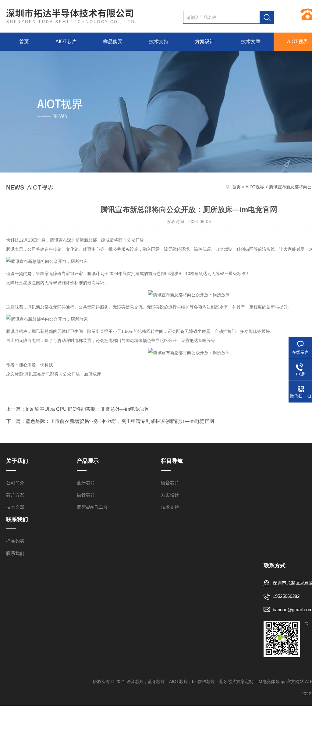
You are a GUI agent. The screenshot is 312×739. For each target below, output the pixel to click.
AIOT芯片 (65, 41)
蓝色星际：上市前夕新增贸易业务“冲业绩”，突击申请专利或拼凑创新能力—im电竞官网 (120, 421)
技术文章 (251, 41)
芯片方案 (15, 494)
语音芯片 (86, 494)
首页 (24, 41)
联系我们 (15, 553)
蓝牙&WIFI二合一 (94, 507)
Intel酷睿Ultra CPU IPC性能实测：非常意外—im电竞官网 (88, 409)
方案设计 (204, 41)
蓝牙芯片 (86, 482)
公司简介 (15, 482)
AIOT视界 (255, 186)
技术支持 (158, 41)
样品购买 (112, 41)
